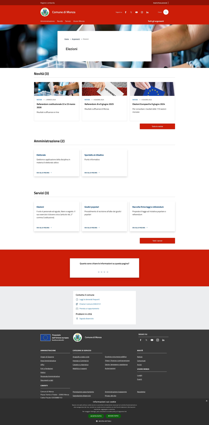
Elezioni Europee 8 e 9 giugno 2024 (148, 104)
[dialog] (104, 412)
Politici (43, 372)
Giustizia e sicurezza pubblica (115, 356)
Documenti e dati (46, 380)
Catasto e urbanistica (80, 364)
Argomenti (76, 39)
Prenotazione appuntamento (83, 391)
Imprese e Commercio (81, 360)
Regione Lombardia (47, 3)
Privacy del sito (110, 395)
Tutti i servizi (157, 240)
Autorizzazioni (110, 368)
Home (66, 39)
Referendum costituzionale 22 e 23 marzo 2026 (56, 105)
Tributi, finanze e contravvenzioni (117, 360)
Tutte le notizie (157, 126)
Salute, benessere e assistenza (116, 364)
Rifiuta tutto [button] (113, 416)
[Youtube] (135, 12)
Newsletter (141, 391)
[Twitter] (130, 12)
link (125, 411)
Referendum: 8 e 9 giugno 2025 (99, 104)
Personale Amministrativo (50, 376)
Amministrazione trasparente (116, 391)
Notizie (39, 99)
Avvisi (139, 364)
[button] (104, 421)
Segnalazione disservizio (82, 395)
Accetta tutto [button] (96, 416)
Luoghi (139, 375)
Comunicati (141, 360)
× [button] (206, 401)
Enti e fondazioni (46, 368)
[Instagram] (141, 12)
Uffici (42, 364)
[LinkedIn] (146, 12)
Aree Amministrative (48, 360)
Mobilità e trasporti (80, 368)
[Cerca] (166, 12)
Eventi (139, 379)
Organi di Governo (47, 356)
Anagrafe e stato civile (81, 356)
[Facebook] (125, 12)
